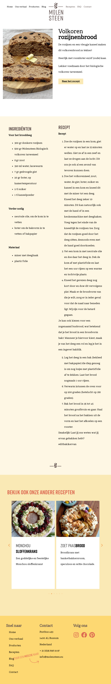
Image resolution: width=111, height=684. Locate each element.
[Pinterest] (92, 635)
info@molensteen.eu (51, 657)
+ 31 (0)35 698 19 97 (50, 650)
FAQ (79, 7)
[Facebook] (84, 635)
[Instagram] (76, 635)
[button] (9, 545)
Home (10, 7)
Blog (44, 7)
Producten (34, 7)
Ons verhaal (21, 7)
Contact (87, 7)
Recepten (70, 7)
